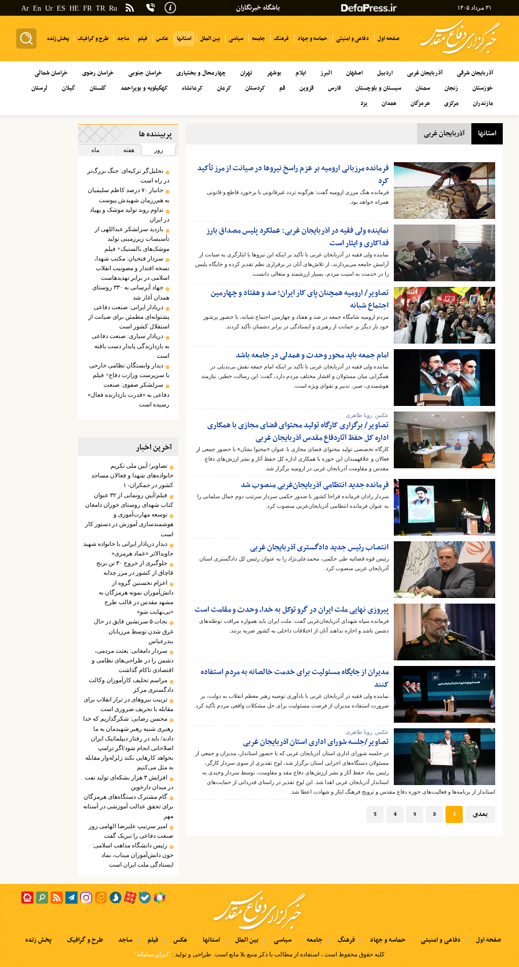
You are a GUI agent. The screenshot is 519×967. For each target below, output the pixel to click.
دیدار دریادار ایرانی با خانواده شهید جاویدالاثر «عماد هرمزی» (128, 548)
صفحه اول (488, 940)
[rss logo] (130, 9)
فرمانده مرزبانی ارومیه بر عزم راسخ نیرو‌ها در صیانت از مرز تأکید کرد (293, 175)
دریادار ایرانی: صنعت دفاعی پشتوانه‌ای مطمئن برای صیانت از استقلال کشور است (128, 317)
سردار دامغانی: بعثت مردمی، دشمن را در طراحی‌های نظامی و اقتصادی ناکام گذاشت (132, 660)
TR (100, 8)
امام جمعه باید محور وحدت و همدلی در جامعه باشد (312, 355)
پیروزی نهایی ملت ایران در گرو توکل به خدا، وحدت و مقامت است (292, 609)
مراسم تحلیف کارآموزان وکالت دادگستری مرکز (131, 685)
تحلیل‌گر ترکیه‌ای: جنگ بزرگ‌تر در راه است (128, 175)
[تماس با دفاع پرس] (150, 8)
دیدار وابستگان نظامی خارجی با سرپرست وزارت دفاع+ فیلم (129, 370)
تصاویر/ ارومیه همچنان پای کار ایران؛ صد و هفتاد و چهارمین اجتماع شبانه (300, 299)
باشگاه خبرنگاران (258, 8)
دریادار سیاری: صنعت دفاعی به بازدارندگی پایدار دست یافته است (130, 345)
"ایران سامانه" (152, 954)
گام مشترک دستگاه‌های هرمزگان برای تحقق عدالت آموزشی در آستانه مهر (128, 806)
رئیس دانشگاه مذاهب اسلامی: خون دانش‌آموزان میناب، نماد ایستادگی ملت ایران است (132, 855)
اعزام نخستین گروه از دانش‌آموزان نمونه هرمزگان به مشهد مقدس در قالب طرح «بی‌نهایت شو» (136, 597)
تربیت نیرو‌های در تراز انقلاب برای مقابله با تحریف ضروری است (128, 704)
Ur (49, 8)
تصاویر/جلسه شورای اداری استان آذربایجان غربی (316, 742)
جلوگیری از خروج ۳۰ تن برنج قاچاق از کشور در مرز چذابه (134, 568)
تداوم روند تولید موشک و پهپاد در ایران (129, 214)
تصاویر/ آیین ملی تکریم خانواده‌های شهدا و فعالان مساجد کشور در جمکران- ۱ (132, 475)
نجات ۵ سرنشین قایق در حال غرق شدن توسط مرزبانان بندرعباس (133, 631)
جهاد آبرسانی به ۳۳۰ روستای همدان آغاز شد (130, 292)
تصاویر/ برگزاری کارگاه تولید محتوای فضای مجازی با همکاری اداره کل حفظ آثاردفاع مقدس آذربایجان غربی (298, 431)
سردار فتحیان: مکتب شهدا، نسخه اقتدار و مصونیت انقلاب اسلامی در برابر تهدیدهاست (131, 268)
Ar (25, 8)
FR (87, 8)
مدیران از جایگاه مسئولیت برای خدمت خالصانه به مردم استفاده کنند (295, 678)
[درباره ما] (170, 7)
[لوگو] (460, 55)
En (37, 8)
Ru (113, 8)
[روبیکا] (160, 897)
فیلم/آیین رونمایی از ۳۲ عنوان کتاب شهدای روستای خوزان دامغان (129, 500)
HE (74, 8)
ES (61, 8)
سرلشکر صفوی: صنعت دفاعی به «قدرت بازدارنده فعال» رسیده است (128, 394)
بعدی (480, 814)
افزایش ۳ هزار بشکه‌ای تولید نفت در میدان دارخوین (129, 782)
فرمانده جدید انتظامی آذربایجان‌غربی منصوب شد (315, 485)
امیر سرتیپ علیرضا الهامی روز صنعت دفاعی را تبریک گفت (131, 831)
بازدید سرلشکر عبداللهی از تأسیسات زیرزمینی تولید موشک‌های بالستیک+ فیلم (132, 239)
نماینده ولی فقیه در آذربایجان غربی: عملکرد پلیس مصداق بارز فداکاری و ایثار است (298, 237)
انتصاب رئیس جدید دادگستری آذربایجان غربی (319, 547)
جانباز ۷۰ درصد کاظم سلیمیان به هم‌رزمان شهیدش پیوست (128, 195)
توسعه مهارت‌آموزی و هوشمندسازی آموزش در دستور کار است (129, 524)
